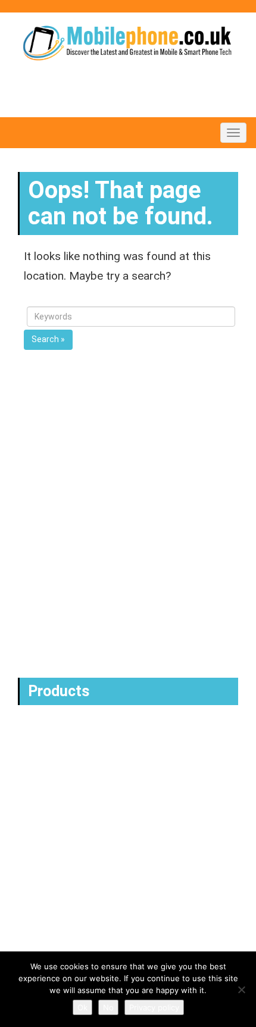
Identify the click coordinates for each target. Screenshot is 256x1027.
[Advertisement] (128, 538)
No (108, 1007)
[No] (241, 989)
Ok (82, 1007)
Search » (48, 339)
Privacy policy (154, 1007)
